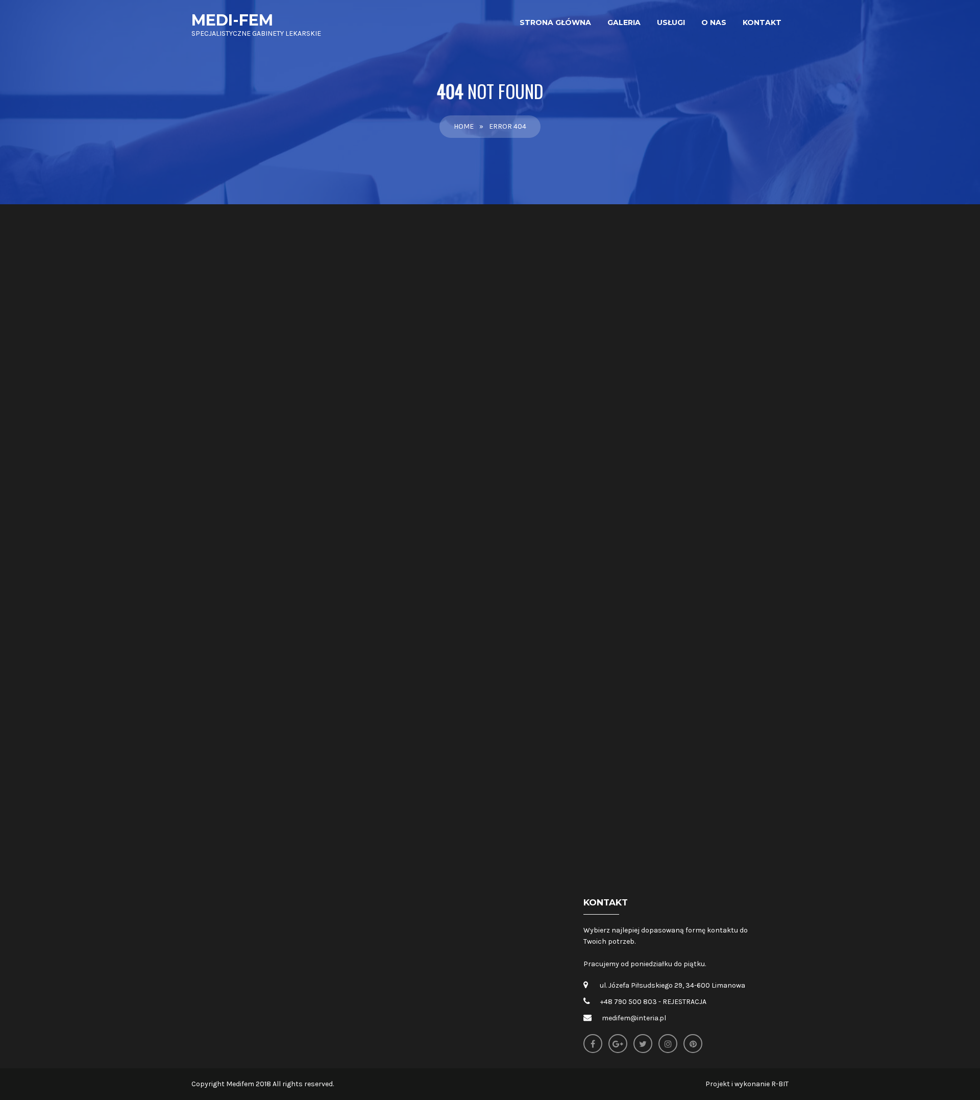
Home (464, 126)
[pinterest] (692, 1043)
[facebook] (592, 1043)
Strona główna (555, 22)
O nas (713, 22)
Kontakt (762, 22)
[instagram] (667, 1043)
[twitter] (642, 1043)
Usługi (671, 22)
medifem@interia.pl (634, 1018)
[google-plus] (617, 1043)
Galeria (624, 22)
